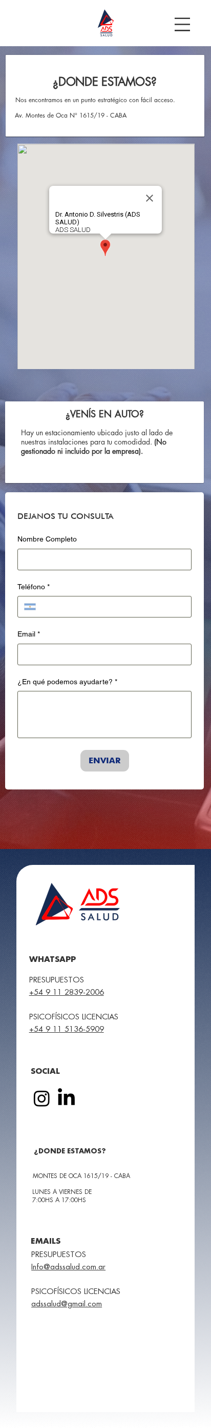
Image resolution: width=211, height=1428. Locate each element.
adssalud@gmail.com (66, 1304)
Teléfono (33, 587)
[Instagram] (41, 1098)
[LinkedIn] (66, 1098)
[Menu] (182, 24)
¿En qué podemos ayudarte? (67, 682)
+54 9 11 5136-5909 (66, 1030)
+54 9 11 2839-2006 (66, 993)
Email (28, 634)
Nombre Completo (47, 539)
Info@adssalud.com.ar (68, 1267)
